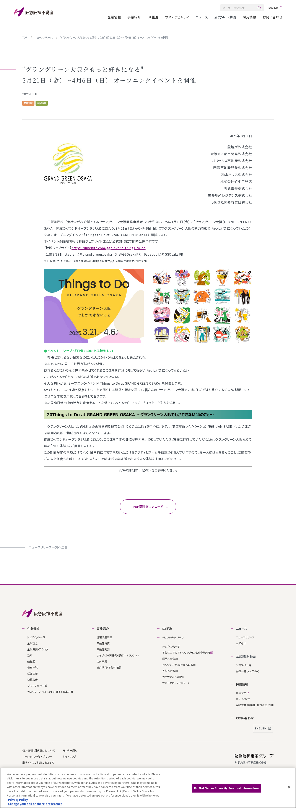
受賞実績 (32, 673)
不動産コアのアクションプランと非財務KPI (186, 652)
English (273, 7)
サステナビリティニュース (176, 683)
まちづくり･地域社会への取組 (179, 664)
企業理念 (32, 643)
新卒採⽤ (241, 693)
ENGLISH (261, 728)
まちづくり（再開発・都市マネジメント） (118, 655)
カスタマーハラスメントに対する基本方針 (50, 691)
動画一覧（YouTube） (247, 671)
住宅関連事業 (104, 637)
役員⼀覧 (32, 667)
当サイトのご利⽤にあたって (38, 762)
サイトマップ (69, 756)
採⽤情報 (249, 17)
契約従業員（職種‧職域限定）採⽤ (255, 705)
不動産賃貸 (103, 643)
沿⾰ (30, 655)
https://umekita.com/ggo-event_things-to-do (109, 247)
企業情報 (114, 17)
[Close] (289, 787)
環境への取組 (170, 658)
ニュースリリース (245, 637)
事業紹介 (134, 17)
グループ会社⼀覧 (37, 685)
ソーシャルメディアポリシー (37, 756)
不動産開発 (103, 649)
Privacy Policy (18, 799)
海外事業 (102, 661)
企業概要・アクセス (38, 649)
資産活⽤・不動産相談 (109, 667)
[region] (148, 788)
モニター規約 (70, 750)
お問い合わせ (272, 17)
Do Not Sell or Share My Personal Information (226, 788)
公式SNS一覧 (243, 665)
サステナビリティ (177, 17)
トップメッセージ (36, 637)
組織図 (31, 661)
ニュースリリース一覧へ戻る (48, 547)
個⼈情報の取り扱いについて (38, 750)
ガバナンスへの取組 (173, 677)
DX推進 (153, 17)
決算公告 (32, 679)
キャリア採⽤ (243, 699)
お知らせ (241, 643)
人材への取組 (170, 671)
